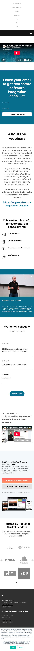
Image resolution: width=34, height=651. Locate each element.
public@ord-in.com (7, 605)
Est (17, 26)
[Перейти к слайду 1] (16, 582)
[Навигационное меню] (31, 33)
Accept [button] (13, 647)
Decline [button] (20, 647)
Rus (17, 22)
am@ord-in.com (6, 620)
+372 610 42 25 (17, 3)
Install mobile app (17, 7)
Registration (17, 15)
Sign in (17, 11)
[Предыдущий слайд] (1, 560)
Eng (17, 19)
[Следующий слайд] (32, 560)
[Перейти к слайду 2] (17, 582)
